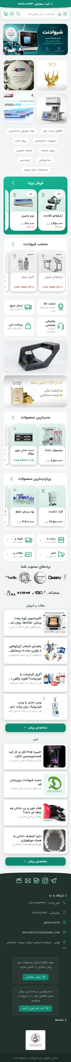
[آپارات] (19, 881)
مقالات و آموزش (35, 605)
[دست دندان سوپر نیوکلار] (23, 437)
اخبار (35, 739)
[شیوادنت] (60, 14)
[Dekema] (14, 592)
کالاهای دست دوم (52, 131)
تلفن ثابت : (45, 903)
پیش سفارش (34, 977)
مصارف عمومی (24, 150)
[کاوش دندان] (19, 577)
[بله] (36, 881)
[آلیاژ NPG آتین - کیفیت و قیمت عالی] (52, 75)
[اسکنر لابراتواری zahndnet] (35, 356)
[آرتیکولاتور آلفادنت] (52, 203)
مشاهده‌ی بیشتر (37, 727)
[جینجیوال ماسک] (52, 437)
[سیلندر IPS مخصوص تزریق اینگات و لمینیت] (19, 75)
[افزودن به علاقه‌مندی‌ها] (43, 194)
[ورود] (11, 14)
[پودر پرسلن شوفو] (23, 499)
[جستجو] (18, 14)
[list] (35, 39)
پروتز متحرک (48, 150)
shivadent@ (52, 922)
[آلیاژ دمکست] (52, 499)
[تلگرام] (53, 881)
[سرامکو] (49, 577)
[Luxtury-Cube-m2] (52, 108)
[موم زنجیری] (23, 203)
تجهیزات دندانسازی (45, 141)
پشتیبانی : (46, 913)
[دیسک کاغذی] (19, 108)
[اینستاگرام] (45, 881)
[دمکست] (34, 577)
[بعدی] (13, 183)
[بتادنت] (64, 577)
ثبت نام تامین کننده (33, 1008)
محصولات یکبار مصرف (35, 170)
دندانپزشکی (45, 160)
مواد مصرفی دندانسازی (22, 131)
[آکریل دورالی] (23, 264)
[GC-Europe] (44, 592)
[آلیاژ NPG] (35, 391)
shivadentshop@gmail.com (41, 932)
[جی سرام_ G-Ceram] (29, 592)
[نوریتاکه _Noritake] (59, 592)
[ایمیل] (27, 881)
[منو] (65, 14)
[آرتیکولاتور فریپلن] (52, 264)
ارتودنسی (25, 160)
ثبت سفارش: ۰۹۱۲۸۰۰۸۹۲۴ (33, 4)
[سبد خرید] (5, 14)
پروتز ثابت (20, 141)
